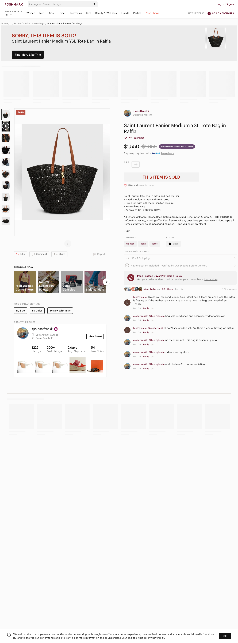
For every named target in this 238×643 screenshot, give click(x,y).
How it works (196, 13)
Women (30, 13)
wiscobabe (150, 289)
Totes (155, 243)
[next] (67, 243)
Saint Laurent (134, 138)
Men (41, 13)
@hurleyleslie (157, 316)
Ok (225, 636)
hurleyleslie (140, 297)
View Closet (95, 336)
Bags (143, 243)
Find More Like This (28, 54)
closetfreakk (141, 111)
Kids (51, 13)
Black (176, 243)
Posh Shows (152, 13)
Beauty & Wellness (106, 13)
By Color (37, 310)
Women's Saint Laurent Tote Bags (65, 23)
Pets (88, 13)
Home (61, 13)
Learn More (167, 153)
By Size (20, 310)
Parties (137, 13)
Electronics (75, 13)
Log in (220, 4)
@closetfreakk (156, 328)
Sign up (230, 4)
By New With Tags (60, 310)
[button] (35, 4)
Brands (125, 13)
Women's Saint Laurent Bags (29, 23)
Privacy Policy (156, 637)
